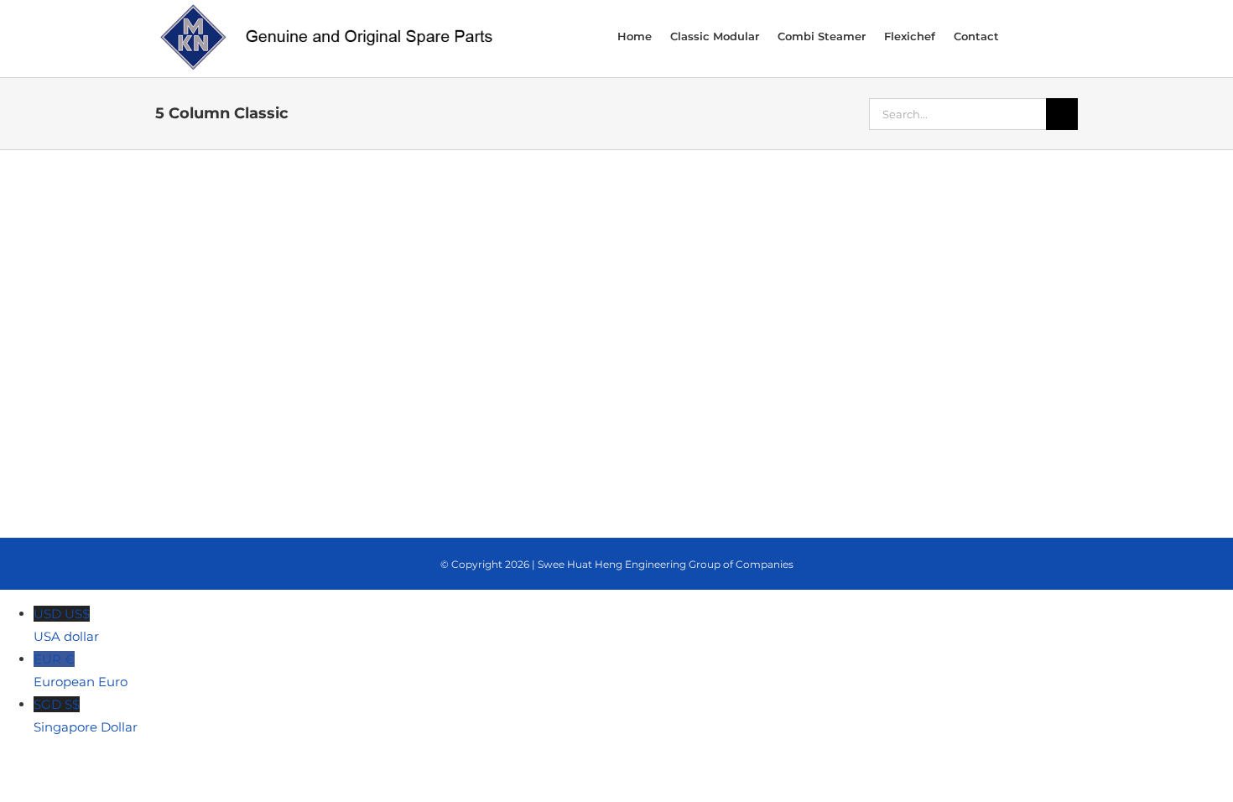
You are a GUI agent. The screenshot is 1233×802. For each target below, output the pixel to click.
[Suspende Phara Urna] (243, 330)
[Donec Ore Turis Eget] (243, 208)
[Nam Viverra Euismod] (803, 208)
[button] (1055, 35)
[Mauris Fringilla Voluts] (429, 208)
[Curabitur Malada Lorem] (990, 208)
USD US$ (66, 625)
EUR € (80, 670)
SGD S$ (86, 715)
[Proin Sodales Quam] (616, 208)
